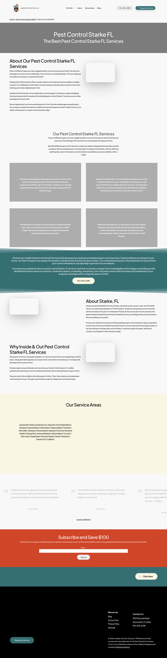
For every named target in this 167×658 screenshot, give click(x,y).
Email (83, 548)
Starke (57, 436)
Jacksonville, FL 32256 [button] (142, 622)
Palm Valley (23, 430)
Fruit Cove (60, 430)
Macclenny (65, 436)
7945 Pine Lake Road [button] (141, 618)
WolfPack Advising (123, 647)
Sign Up (83, 557)
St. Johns (67, 433)
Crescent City (41, 439)
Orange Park (31, 433)
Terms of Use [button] (113, 620)
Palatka (51, 436)
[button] (83, 281)
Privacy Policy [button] (113, 624)
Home (12, 19)
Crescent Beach (33, 428)
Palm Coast (25, 436)
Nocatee (22, 428)
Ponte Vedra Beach (63, 425)
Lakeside (52, 430)
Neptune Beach (57, 428)
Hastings (67, 428)
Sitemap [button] (111, 627)
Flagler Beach (36, 436)
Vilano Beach (45, 428)
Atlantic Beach (57, 433)
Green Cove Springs (36, 425)
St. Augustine (50, 425)
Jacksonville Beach (44, 433)
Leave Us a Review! (83, 519)
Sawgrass (32, 430)
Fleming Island (42, 430)
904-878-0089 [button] (139, 625)
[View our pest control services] (45, 182)
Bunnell (44, 436)
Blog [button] (110, 616)
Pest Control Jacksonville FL (26, 19)
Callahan (50, 439)
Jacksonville (23, 425)
